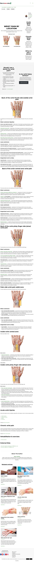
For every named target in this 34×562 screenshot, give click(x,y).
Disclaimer (14, 555)
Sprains (2, 418)
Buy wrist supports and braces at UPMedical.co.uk (9, 446)
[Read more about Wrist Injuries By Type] (8, 532)
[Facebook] (1, 554)
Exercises (12, 9)
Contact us (14, 556)
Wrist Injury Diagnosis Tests (8, 496)
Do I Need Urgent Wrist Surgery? (23, 476)
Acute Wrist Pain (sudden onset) (7, 518)
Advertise (13, 557)
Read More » (3, 484)
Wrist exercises (3, 439)
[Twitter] (4, 554)
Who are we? (14, 551)
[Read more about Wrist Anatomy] (25, 511)
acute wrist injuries (6, 422)
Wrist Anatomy (21, 516)
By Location (3, 9)
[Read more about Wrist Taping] (8, 470)
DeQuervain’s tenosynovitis (4, 128)
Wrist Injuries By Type (6, 537)
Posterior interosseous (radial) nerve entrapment (8, 192)
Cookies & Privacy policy (16, 554)
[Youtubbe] (2, 554)
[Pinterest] (6, 554)
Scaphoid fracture (3, 133)
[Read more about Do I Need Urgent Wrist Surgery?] (25, 470)
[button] (30, 3)
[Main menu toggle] (33, 3)
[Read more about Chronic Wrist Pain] (25, 491)
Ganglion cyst (2, 196)
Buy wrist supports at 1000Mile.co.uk (7, 447)
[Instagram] (7, 554)
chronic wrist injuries (6, 433)
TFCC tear (3, 419)
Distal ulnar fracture (3, 274)
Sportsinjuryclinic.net (4, 551)
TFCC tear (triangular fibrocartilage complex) (7, 255)
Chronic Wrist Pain (22, 497)
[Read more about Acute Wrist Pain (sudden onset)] (8, 511)
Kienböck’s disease (3, 221)
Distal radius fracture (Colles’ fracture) (6, 137)
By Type (8, 9)
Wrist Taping (4, 476)
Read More (17, 560)
